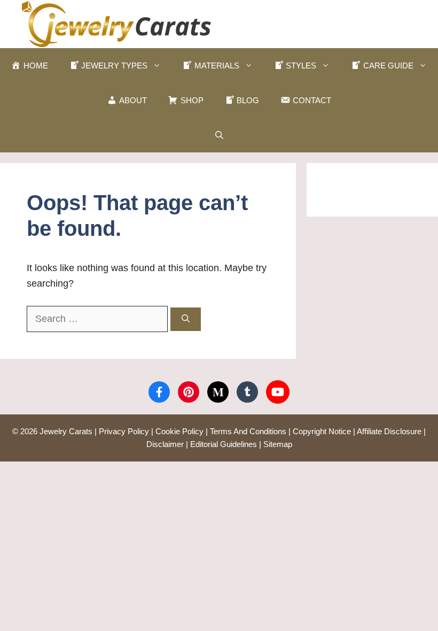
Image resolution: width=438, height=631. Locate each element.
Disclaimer (165, 444)
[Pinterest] (188, 392)
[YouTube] (278, 392)
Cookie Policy (179, 431)
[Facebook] (159, 392)
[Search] (185, 319)
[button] (219, 135)
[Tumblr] (247, 392)
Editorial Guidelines (223, 444)
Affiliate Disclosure (389, 431)
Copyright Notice (322, 431)
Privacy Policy (124, 431)
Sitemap (277, 444)
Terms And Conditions (248, 431)
